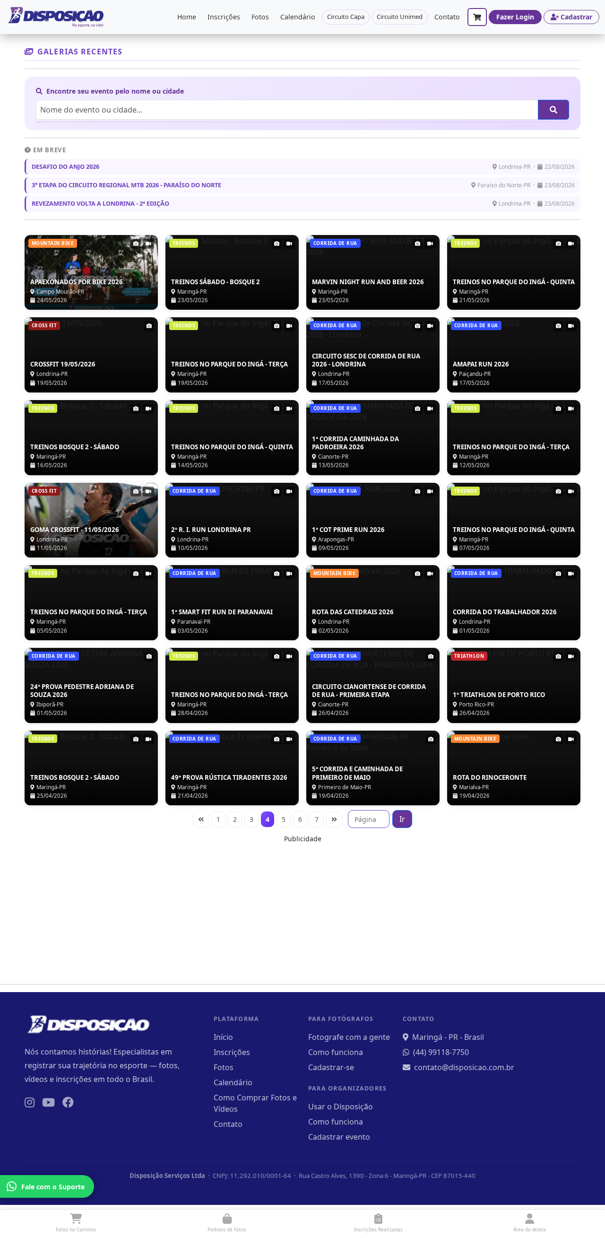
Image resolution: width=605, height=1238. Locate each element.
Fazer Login (515, 16)
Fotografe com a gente (349, 1037)
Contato (447, 16)
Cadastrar (576, 16)
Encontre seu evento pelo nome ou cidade (114, 91)
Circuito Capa (345, 16)
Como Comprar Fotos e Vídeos (255, 1103)
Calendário (297, 16)
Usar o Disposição (340, 1106)
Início (223, 1037)
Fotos (260, 16)
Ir (402, 819)
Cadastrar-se (331, 1067)
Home (186, 16)
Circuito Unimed (400, 16)
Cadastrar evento (339, 1137)
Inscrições (223, 16)
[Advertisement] (302, 910)
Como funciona (335, 1052)
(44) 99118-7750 (441, 1052)
